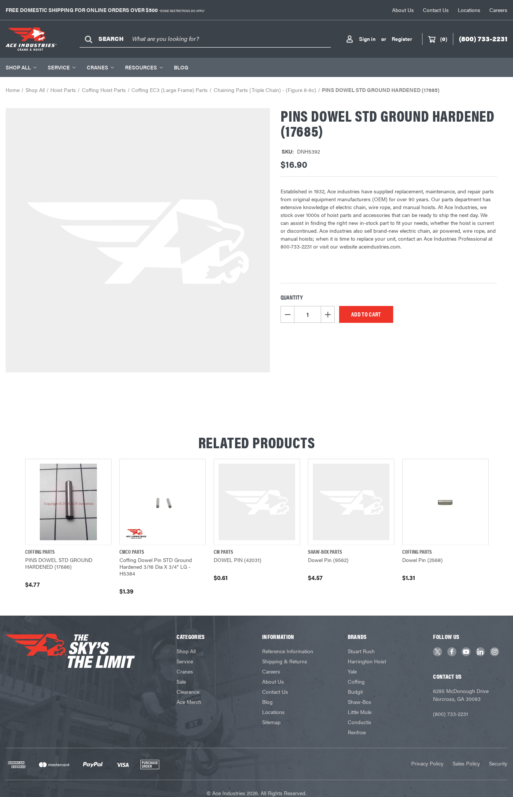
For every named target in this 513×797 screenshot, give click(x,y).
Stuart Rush (361, 651)
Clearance (188, 691)
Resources (141, 67)
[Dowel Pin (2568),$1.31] (445, 502)
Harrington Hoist (367, 661)
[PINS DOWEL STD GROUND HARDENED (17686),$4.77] (68, 502)
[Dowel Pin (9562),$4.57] (351, 502)
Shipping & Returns (284, 661)
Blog (181, 67)
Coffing (356, 681)
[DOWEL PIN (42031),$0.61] (257, 502)
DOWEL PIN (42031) (237, 559)
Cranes (97, 67)
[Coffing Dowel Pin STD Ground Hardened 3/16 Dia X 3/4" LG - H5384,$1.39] (162, 502)
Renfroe (357, 732)
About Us (403, 10)
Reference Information (287, 651)
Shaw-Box (359, 701)
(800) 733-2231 (450, 713)
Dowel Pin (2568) (422, 559)
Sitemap (271, 722)
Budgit (355, 691)
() (443, 38)
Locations (469, 10)
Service (59, 67)
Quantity (292, 297)
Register (402, 38)
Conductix (359, 722)
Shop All (18, 67)
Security (498, 763)
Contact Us (436, 10)
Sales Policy (466, 763)
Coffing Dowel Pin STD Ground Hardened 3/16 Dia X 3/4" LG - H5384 (155, 566)
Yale (352, 671)
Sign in (367, 38)
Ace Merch (189, 701)
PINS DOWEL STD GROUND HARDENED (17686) (58, 563)
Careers (498, 10)
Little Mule (359, 711)
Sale (181, 681)
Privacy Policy (427, 763)
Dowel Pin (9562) (328, 559)
